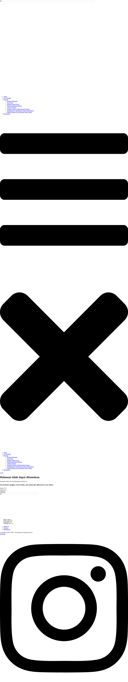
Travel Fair (10, 103)
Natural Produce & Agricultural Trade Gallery (19, 112)
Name (2, 488)
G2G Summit (7, 98)
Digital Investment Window (14, 106)
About (5, 96)
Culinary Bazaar (11, 107)
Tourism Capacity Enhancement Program (18, 109)
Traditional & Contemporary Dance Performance (20, 110)
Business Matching (12, 101)
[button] (64, 283)
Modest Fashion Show (13, 104)
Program (5, 99)
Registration (6, 114)
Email (2, 490)
